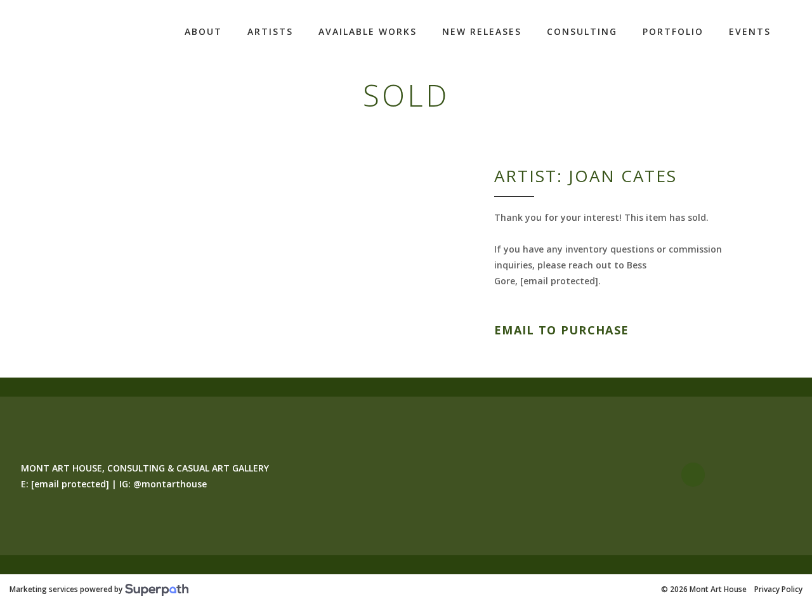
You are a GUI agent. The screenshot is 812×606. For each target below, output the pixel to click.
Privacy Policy (778, 589)
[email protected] (559, 281)
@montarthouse (170, 484)
